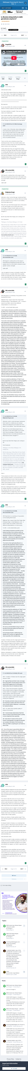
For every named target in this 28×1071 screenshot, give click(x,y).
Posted (10, 46)
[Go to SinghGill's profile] (4, 942)
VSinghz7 (10, 928)
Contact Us (18, 1059)
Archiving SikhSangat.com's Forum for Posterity (15, 1024)
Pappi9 (4, 28)
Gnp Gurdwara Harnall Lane (7, 234)
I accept (14, 1068)
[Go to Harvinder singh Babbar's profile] (4, 972)
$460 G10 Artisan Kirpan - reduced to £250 (15, 1009)
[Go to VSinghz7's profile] (4, 926)
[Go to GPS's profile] (2, 85)
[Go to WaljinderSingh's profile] (2, 193)
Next (22, 35)
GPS (6, 84)
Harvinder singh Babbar (13, 973)
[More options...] (25, 45)
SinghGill (10, 945)
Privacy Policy (10, 1059)
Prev (5, 35)
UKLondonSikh (9, 170)
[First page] (2, 35)
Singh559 (8, 44)
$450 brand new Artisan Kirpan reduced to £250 (14, 985)
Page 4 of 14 (14, 35)
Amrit (7, 971)
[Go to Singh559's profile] (2, 45)
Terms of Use (5, 1065)
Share (14, 875)
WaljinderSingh (10, 192)
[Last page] (26, 35)
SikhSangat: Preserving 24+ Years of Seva (13, 3)
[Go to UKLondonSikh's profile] (2, 171)
